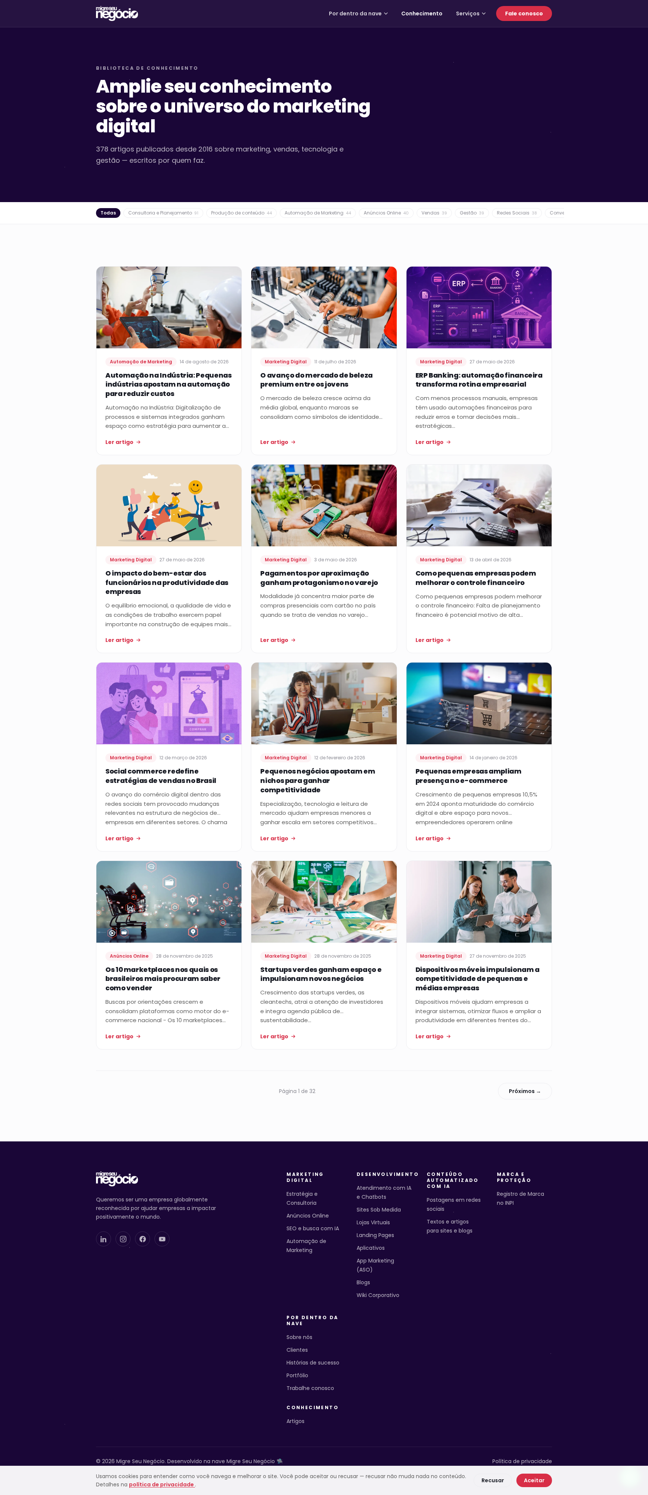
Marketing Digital (305, 1177)
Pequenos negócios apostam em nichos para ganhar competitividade (317, 780)
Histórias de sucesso (312, 1362)
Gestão (472, 213)
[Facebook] (142, 1238)
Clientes (297, 1350)
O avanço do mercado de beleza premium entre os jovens (316, 379)
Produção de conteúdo (241, 213)
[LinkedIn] (103, 1238)
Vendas (434, 213)
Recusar (493, 1480)
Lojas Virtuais (373, 1222)
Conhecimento (421, 13)
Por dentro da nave (355, 13)
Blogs (363, 1282)
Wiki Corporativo (378, 1295)
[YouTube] (162, 1238)
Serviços (468, 13)
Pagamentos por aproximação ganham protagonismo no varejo (319, 577)
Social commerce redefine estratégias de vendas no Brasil (160, 775)
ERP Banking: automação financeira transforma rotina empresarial (479, 379)
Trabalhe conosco (310, 1388)
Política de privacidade (522, 1461)
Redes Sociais (517, 213)
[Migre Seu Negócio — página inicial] (117, 13)
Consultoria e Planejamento (163, 213)
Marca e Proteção (514, 1177)
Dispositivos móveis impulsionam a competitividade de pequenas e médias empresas (478, 979)
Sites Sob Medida (379, 1209)
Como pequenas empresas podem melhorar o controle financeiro (476, 577)
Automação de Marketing (318, 213)
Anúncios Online (386, 213)
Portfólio (297, 1375)
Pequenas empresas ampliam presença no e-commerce (469, 775)
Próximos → (525, 1091)
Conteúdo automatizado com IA (453, 1180)
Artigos (295, 1421)
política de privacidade (162, 1484)
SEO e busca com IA (312, 1228)
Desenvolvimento (384, 1174)
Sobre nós (299, 1337)
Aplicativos (371, 1248)
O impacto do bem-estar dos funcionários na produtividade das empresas (166, 582)
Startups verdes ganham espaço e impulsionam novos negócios (320, 974)
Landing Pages (375, 1235)
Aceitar (534, 1480)
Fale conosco (524, 13)
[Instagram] (123, 1238)
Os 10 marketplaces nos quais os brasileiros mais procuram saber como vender (162, 979)
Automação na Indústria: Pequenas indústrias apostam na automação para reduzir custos (168, 384)
